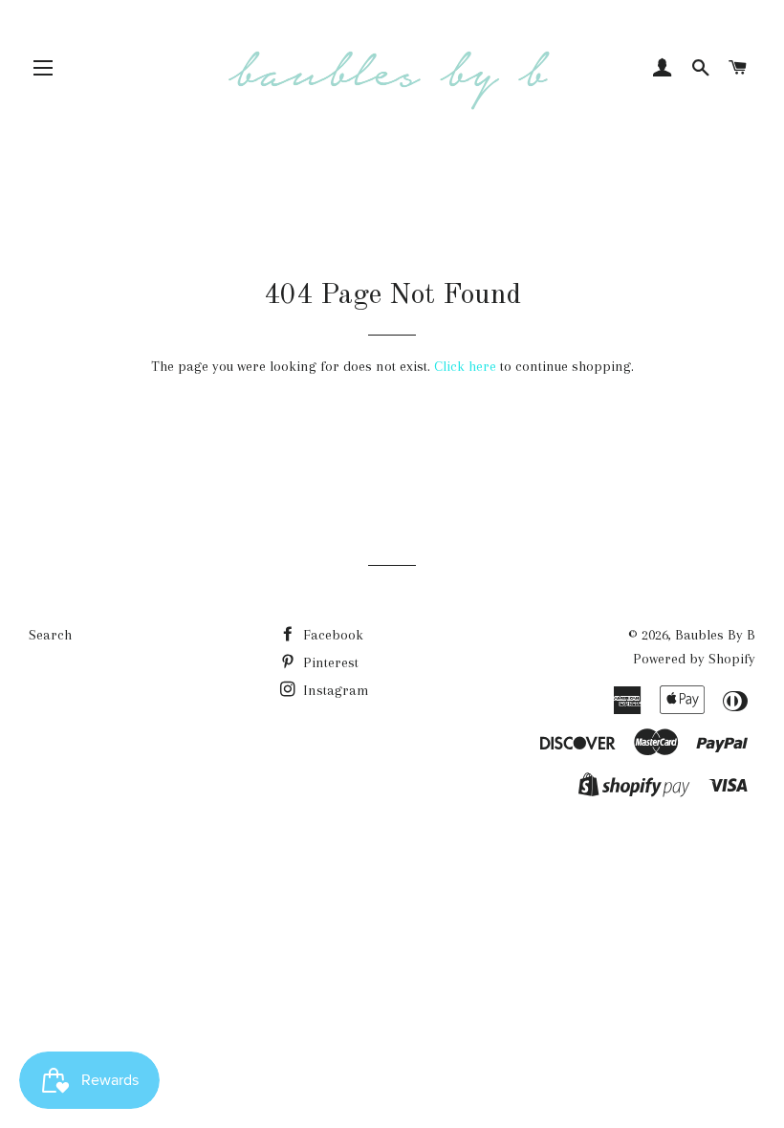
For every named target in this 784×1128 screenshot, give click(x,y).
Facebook (331, 634)
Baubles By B (715, 634)
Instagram (334, 690)
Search (50, 634)
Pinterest (329, 662)
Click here (465, 366)
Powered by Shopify (694, 658)
